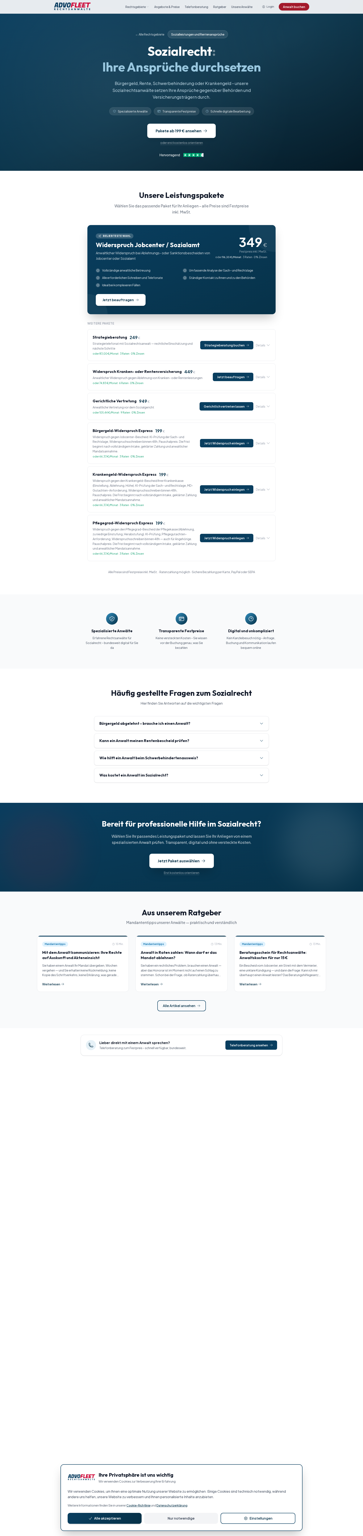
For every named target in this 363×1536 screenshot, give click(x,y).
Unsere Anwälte (242, 7)
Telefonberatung (196, 7)
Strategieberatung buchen (224, 345)
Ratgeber (219, 7)
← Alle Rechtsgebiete (149, 34)
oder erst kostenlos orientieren (181, 142)
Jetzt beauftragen (231, 377)
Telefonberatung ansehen (249, 1045)
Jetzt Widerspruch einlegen (224, 443)
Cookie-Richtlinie (138, 1505)
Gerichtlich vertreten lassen (224, 406)
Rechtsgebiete (135, 7)
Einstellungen (261, 1518)
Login (270, 6)
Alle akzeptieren (107, 1518)
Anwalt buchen (294, 7)
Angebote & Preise (167, 7)
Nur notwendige (181, 1518)
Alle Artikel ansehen (179, 1005)
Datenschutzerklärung (172, 1505)
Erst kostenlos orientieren (181, 873)
